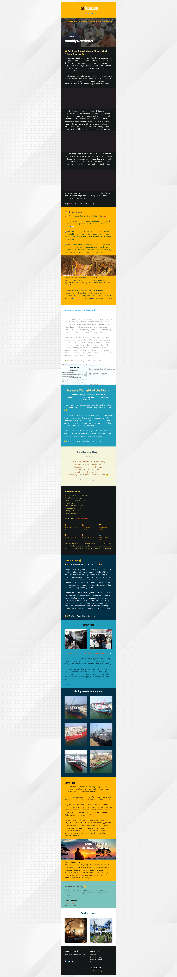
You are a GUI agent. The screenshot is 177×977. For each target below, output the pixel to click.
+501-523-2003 (95, 968)
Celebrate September (101, 931)
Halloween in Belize (76, 931)
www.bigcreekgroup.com (97, 971)
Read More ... (69, 684)
